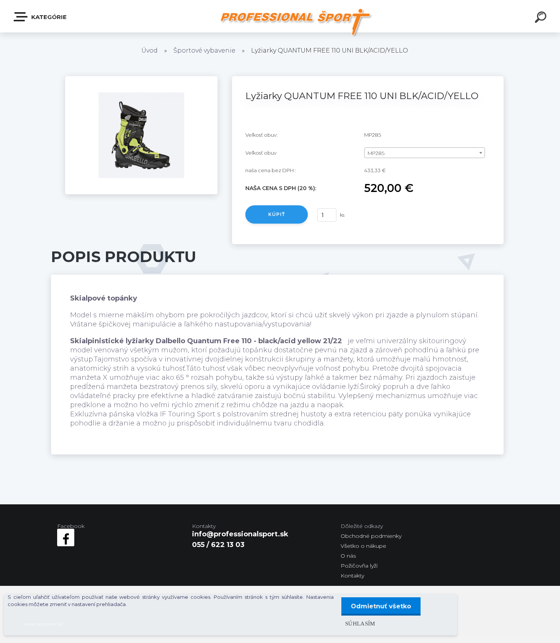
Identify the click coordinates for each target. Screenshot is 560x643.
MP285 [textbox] (376, 153)
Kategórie (48, 17)
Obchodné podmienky (371, 536)
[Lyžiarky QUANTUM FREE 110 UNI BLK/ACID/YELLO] (141, 79)
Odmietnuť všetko (381, 606)
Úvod (149, 50)
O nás (348, 555)
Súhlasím (360, 623)
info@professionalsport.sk (240, 534)
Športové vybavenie (204, 50)
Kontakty (352, 575)
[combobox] (424, 152)
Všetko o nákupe (363, 545)
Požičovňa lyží (359, 565)
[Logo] (295, 22)
